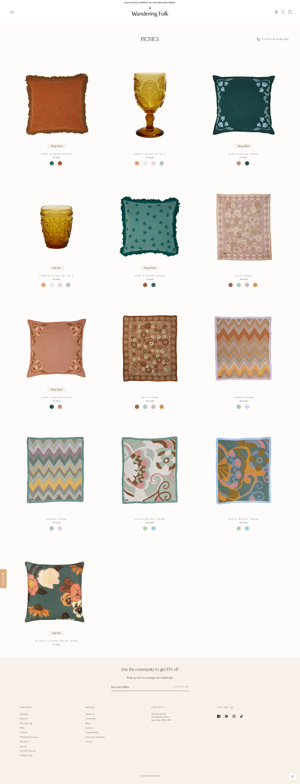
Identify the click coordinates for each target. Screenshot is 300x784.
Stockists (24, 742)
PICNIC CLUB (26, 756)
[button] (283, 11)
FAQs (22, 728)
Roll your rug (26, 723)
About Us (90, 714)
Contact (24, 733)
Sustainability (92, 733)
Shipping (24, 714)
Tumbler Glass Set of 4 (56, 276)
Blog (88, 723)
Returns (23, 719)
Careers (89, 728)
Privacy (89, 742)
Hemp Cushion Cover (56, 154)
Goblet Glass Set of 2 (150, 154)
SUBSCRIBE (181, 687)
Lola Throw (243, 276)
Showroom (91, 719)
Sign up (23, 746)
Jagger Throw (243, 398)
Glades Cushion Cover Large (56, 641)
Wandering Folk (153, 776)
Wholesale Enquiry (29, 737)
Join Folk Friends (28, 751)
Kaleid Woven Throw (150, 519)
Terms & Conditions (95, 737)
